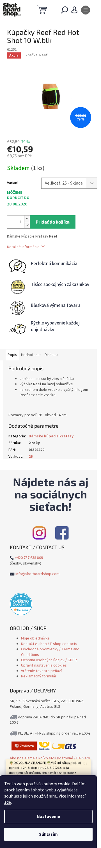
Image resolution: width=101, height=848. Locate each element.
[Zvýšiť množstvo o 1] (27, 218)
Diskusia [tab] (51, 355)
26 (31, 456)
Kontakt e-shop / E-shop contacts (49, 644)
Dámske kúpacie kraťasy (51, 436)
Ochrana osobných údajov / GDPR (49, 660)
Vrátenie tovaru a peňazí (41, 671)
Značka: (36, 55)
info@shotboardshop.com (37, 574)
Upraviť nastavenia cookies (44, 665)
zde (7, 802)
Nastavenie (48, 816)
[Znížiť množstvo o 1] (27, 225)
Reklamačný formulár (38, 676)
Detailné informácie (23, 247)
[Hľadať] (64, 11)
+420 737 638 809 (29, 558)
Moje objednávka (35, 638)
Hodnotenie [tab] (31, 355)
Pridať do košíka (53, 221)
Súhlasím (48, 834)
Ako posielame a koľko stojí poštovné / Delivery (50, 758)
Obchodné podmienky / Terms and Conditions (50, 651)
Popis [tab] (12, 355)
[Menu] (85, 11)
